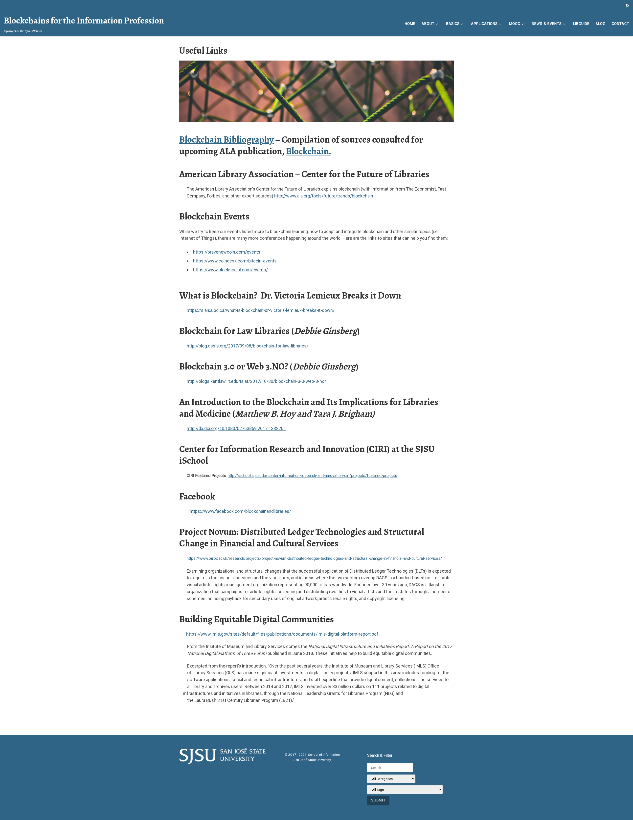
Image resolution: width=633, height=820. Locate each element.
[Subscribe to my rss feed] (627, 6)
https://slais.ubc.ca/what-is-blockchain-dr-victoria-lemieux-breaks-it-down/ (261, 310)
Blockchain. (308, 151)
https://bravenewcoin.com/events (226, 252)
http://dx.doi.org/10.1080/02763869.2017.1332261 (236, 428)
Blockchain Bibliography (226, 139)
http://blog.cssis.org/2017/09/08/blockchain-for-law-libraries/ (247, 345)
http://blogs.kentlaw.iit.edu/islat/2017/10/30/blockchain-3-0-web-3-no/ (256, 381)
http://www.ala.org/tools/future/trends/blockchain (323, 195)
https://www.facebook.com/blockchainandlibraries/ (240, 511)
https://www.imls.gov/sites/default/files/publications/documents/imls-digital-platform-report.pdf (281, 634)
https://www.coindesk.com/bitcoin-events (235, 260)
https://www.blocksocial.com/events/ (230, 269)
